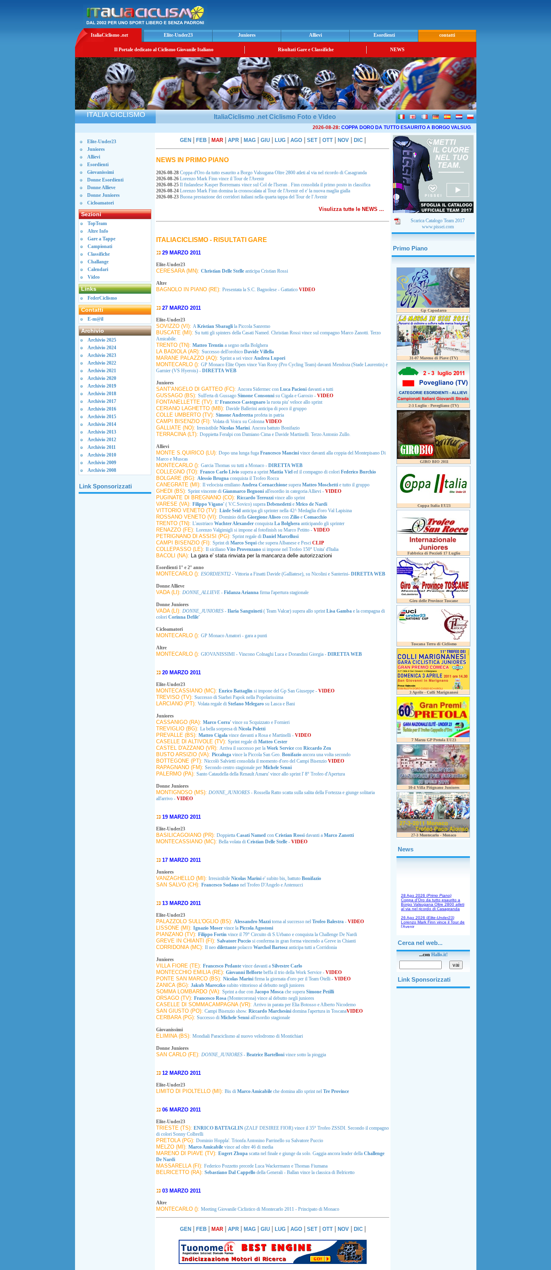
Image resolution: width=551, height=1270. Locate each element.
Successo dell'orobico (238, 352)
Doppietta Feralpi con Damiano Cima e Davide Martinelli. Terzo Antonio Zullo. (275, 434)
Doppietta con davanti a (285, 835)
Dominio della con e (273, 517)
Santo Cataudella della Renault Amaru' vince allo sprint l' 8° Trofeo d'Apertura (270, 774)
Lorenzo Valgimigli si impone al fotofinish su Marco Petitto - (263, 530)
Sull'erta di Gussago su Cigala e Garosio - (265, 395)
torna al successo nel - (299, 921)
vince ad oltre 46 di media (230, 1147)
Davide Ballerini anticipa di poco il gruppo (266, 408)
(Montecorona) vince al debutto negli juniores (254, 998)
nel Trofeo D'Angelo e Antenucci (252, 885)
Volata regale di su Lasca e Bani (246, 704)
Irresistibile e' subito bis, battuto (265, 878)
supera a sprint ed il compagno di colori (288, 472)
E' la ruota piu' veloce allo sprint (268, 402)
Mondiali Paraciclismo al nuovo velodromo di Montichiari (247, 1036)
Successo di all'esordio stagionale (243, 1017)
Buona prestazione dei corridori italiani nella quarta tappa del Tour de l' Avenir (242, 197)
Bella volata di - (263, 842)
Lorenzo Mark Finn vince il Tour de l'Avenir (210, 178)
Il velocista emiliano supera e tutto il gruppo (285, 485)
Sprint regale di (265, 536)
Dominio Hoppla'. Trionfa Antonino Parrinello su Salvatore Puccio (259, 1140)
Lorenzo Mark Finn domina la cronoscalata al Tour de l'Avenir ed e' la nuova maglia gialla (253, 191)
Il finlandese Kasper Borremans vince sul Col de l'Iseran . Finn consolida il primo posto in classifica (264, 185)
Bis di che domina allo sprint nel (287, 1091)
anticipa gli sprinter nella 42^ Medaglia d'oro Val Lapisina (285, 510)
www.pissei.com (438, 226)
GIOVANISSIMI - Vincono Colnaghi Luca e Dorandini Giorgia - (281, 654)
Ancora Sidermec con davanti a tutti (285, 389)
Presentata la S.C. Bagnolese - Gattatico (268, 289)
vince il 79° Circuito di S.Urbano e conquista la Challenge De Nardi (277, 934)
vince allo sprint (271, 497)
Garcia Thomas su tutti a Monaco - (252, 465)
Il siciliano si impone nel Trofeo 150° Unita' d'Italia (272, 549)
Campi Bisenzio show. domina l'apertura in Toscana (284, 1011)
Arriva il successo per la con (275, 748)
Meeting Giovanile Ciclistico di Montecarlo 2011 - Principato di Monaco (270, 1209)
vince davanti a (252, 966)
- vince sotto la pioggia (263, 1054)
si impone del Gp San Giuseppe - (276, 691)
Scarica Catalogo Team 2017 (438, 220)
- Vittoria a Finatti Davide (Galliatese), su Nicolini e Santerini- (293, 574)
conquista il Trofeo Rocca (238, 478)
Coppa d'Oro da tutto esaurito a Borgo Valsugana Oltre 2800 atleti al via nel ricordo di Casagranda (262, 172)
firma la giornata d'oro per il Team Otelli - (287, 979)
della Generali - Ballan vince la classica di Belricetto (280, 1172)
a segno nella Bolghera (230, 345)
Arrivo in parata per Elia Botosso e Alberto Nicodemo (304, 1004)
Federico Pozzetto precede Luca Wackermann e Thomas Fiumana (266, 1166)
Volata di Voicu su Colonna (247, 421)
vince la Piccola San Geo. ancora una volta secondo (281, 754)
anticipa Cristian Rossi (244, 271)
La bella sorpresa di (232, 729)
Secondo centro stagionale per (248, 767)
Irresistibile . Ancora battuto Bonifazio (248, 428)
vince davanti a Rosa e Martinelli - (254, 735)
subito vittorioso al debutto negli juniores (248, 985)
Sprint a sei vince (252, 358)
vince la (233, 928)
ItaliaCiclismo (109, 35)
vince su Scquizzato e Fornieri (246, 722)
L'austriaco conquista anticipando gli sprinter (268, 523)
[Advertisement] (380, 14)
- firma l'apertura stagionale (245, 592)
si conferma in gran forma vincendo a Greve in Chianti (286, 941)
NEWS (397, 49)
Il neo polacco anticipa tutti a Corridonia (271, 947)
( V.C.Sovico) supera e (259, 504)
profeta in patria (250, 415)
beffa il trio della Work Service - (284, 972)
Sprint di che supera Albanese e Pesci (268, 543)
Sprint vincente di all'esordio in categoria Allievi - (264, 491)
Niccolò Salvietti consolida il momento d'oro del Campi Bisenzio (274, 761)
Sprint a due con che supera (278, 992)
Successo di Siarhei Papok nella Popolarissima (238, 697)
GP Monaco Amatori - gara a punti (234, 635)
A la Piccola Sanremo (231, 326)
